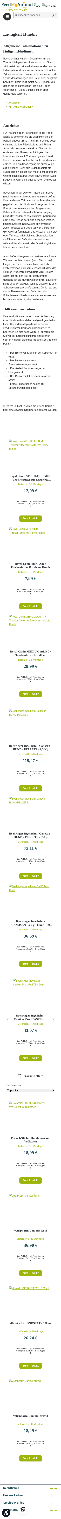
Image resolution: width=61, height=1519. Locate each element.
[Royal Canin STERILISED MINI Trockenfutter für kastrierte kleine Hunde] (30, 455)
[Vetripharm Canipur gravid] (30, 1395)
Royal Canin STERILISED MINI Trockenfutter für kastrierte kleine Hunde (30, 477)
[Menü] (7, 16)
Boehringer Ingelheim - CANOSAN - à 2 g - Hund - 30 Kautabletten (30, 923)
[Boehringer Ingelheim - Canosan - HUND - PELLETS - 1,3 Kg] (30, 725)
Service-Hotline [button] (13, 1502)
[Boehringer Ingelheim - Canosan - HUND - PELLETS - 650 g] (30, 813)
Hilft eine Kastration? (20, 106)
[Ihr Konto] (36, 6)
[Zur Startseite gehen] (12, 6)
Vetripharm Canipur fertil (30, 1230)
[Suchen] (54, 15)
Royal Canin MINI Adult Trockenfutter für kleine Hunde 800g (30, 565)
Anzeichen (14, 102)
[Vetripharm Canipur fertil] (30, 1210)
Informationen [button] (13, 1510)
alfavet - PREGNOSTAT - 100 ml (31, 1323)
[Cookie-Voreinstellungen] (23, 1509)
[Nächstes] (53, 1020)
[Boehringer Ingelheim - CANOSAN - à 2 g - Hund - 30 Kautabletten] (30, 901)
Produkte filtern (33, 1076)
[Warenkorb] (49, 6)
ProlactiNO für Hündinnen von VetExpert (30, 1139)
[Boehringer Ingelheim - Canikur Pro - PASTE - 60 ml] (30, 995)
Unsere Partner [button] (13, 1495)
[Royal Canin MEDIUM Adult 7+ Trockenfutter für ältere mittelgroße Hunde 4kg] (30, 631)
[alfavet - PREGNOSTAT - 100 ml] (30, 1302)
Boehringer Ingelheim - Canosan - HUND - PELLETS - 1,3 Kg (30, 747)
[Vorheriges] (7, 1020)
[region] (30, 1020)
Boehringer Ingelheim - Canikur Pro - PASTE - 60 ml (30, 1017)
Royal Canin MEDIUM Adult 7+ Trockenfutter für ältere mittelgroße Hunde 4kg (30, 653)
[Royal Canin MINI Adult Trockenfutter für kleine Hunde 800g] (30, 543)
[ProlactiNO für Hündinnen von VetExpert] (30, 1117)
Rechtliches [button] (11, 1488)
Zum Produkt (30, 518)
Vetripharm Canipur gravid (30, 1415)
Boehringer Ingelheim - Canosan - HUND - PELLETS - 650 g (30, 835)
